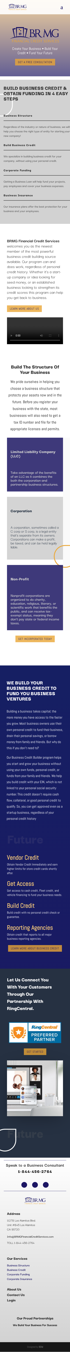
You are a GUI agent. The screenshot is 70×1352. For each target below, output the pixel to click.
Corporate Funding (18, 1274)
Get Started (35, 1052)
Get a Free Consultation (35, 62)
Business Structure (18, 1265)
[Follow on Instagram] (46, 1185)
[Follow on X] (35, 1185)
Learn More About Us (24, 309)
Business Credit (16, 1269)
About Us (14, 1289)
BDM (41, 1346)
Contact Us (16, 1294)
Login (11, 1300)
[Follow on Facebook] (24, 1185)
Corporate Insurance (19, 1279)
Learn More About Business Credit (35, 948)
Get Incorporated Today (35, 639)
